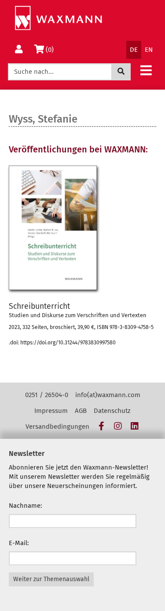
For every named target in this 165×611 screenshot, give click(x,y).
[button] (146, 70)
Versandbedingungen (57, 426)
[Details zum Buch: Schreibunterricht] (82, 227)
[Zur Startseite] (58, 18)
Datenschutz (112, 411)
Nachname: (25, 506)
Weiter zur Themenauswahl (51, 579)
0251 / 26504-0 (46, 395)
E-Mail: (19, 543)
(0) (51, 49)
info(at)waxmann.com (107, 395)
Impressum (51, 411)
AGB (81, 411)
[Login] (19, 50)
